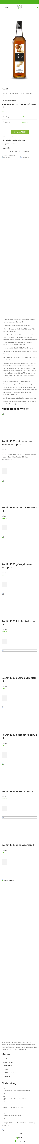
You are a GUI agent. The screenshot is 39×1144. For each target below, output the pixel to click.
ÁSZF (5, 1058)
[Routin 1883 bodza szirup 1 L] (19, 774)
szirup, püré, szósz (16, 93)
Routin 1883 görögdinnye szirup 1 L (17, 566)
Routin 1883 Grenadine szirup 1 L (19, 509)
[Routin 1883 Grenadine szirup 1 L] (19, 490)
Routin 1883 (29, 93)
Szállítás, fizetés (8, 1072)
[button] (4, 471)
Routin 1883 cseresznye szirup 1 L (19, 736)
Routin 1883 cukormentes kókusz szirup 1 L (17, 443)
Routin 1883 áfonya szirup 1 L (19, 845)
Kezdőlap (5, 93)
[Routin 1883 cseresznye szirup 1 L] (19, 717)
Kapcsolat (6, 1076)
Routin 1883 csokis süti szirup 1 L (19, 679)
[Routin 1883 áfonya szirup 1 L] (19, 827)
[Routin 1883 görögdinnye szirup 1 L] (19, 546)
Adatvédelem (8, 1062)
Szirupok (4, 96)
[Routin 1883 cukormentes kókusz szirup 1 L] (19, 423)
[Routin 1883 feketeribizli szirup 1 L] (19, 603)
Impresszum (7, 1066)
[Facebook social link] (18, 2)
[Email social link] (21, 2)
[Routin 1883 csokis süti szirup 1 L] (19, 660)
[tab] (19, 151)
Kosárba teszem (20, 132)
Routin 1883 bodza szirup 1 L (18, 791)
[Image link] (19, 960)
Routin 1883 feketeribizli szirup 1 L (19, 622)
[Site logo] (20, 7)
